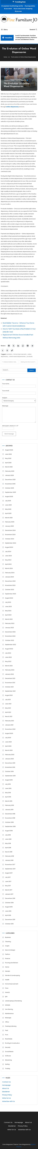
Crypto (7, 946)
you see (19, 11)
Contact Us (6, 1082)
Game (7, 967)
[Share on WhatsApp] (23, 346)
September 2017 (10, 869)
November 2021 (10, 683)
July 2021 (8, 699)
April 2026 (8, 463)
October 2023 (9, 589)
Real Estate (8, 1039)
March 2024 (9, 568)
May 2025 (8, 509)
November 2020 (10, 729)
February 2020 (9, 754)
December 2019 (10, 763)
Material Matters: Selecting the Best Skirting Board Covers (11, 362)
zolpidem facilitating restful (13, 6)
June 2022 (8, 657)
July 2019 (8, 784)
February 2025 (9, 522)
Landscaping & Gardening (13, 1001)
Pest (6, 1030)
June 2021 (8, 704)
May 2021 (8, 708)
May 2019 (8, 793)
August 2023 (9, 598)
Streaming (8, 1060)
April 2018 (8, 848)
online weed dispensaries (17, 356)
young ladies (30, 6)
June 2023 (8, 606)
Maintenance (9, 1013)
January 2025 (9, 526)
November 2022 (10, 636)
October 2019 (9, 771)
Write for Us (6, 1098)
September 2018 (10, 826)
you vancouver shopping (23, 9)
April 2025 (8, 513)
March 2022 (9, 666)
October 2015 (9, 924)
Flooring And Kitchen (11, 963)
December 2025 (10, 479)
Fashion (7, 954)
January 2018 (9, 860)
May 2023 (8, 611)
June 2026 (8, 454)
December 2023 (10, 581)
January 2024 (9, 577)
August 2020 (9, 733)
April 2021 (8, 712)
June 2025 (8, 505)
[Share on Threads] (7, 350)
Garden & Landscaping (12, 975)
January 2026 (9, 475)
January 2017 (9, 894)
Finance (7, 958)
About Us (5, 1088)
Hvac (6, 988)
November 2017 (10, 864)
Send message (9, 434)
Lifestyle (7, 1005)
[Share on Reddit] (32, 346)
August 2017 (8, 873)
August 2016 (9, 907)
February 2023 (9, 623)
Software (8, 1056)
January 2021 (9, 725)
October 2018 (9, 822)
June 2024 (8, 556)
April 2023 (8, 615)
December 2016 (10, 898)
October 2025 (9, 488)
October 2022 (9, 640)
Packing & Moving (10, 1026)
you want (9, 9)
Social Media (9, 1051)
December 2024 (10, 530)
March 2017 (8, 890)
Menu (6, 30)
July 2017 (8, 877)
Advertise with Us (8, 1101)
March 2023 (9, 619)
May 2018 (8, 843)
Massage (8, 1018)
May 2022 (8, 661)
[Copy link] (12, 350)
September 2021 (10, 691)
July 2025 (8, 501)
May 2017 (8, 886)
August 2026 (9, 450)
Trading (7, 1068)
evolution (9, 354)
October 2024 (9, 539)
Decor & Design (10, 950)
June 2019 (8, 788)
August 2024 (9, 547)
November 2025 (10, 484)
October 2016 (9, 903)
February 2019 (9, 805)
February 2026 (9, 471)
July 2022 (8, 653)
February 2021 (9, 721)
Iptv (6, 996)
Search (32, 29)
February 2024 (9, 573)
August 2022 (9, 649)
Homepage (6, 1085)
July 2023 (8, 602)
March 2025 (9, 518)
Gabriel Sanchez (21, 80)
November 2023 (10, 585)
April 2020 (8, 746)
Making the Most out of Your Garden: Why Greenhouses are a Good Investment (29, 362)
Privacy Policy (7, 1095)
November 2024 (10, 534)
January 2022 (9, 674)
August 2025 (9, 496)
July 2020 (8, 738)
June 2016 (8, 911)
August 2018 (9, 831)
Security (7, 1047)
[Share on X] (13, 346)
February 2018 (9, 856)
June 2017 (8, 881)
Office (7, 1022)
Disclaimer (6, 1092)
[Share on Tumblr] (2, 350)
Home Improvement (19, 354)
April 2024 (8, 564)
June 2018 (8, 839)
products (29, 356)
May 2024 (8, 560)
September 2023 (10, 594)
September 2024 (10, 543)
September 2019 (10, 776)
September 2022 (10, 644)
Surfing (7, 1064)
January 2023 (9, 628)
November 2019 (10, 767)
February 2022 (9, 670)
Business (8, 937)
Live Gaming (9, 1009)
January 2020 (9, 759)
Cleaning (8, 941)
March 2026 (9, 467)
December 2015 (10, 919)
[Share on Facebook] (9, 346)
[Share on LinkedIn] (18, 346)
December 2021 (10, 678)
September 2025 (10, 492)
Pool (6, 1035)
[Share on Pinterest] (27, 346)
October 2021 (9, 687)
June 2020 (8, 742)
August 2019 (9, 780)
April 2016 (8, 915)
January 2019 (9, 809)
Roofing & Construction (12, 1043)
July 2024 (8, 551)
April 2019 (8, 797)
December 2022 (10, 632)
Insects (7, 992)
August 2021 (9, 695)
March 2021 (8, 716)
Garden (7, 971)
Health (7, 980)
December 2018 (10, 814)
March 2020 (9, 750)
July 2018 (8, 835)
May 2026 (8, 458)
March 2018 (8, 852)
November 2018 (10, 818)
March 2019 (8, 801)
